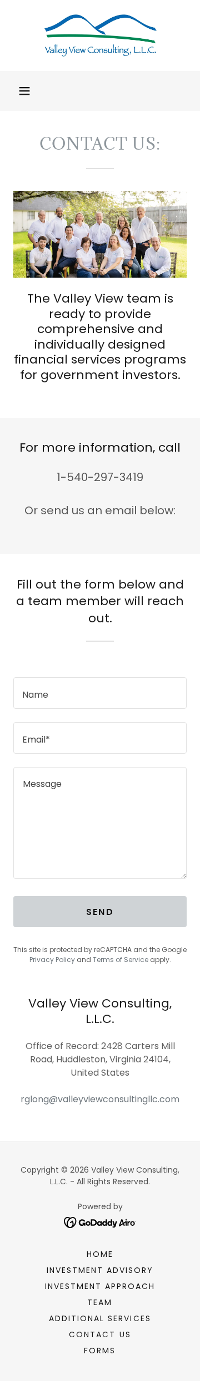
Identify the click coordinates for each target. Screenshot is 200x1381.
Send (100, 912)
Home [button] (100, 1254)
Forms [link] (100, 1350)
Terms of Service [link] (120, 959)
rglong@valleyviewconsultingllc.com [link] (100, 1099)
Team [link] (99, 1302)
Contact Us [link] (100, 1334)
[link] (100, 35)
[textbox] (100, 693)
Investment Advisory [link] (100, 1270)
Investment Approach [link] (100, 1286)
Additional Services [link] (100, 1318)
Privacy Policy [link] (52, 959)
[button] (24, 91)
